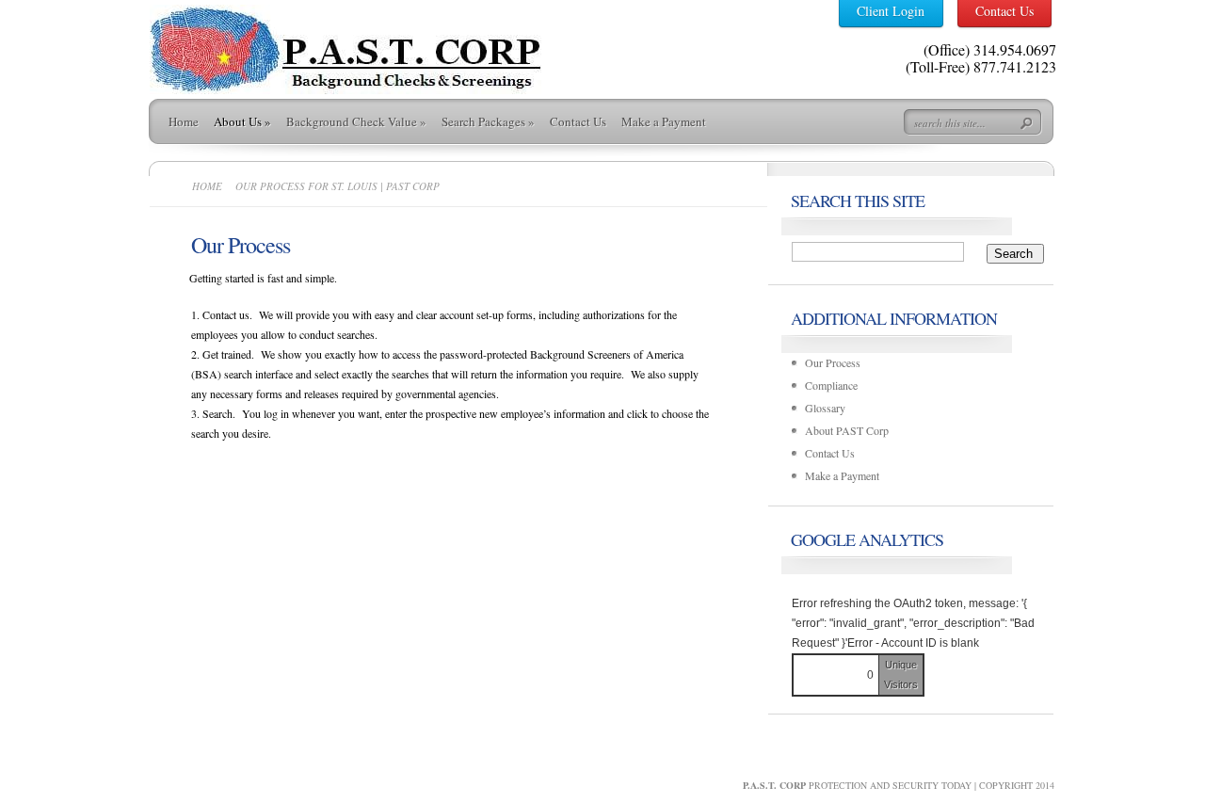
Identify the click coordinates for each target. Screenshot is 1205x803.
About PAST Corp (847, 430)
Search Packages (488, 121)
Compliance (831, 385)
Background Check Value (356, 121)
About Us (242, 121)
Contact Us (578, 121)
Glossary (825, 407)
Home (184, 121)
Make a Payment (663, 121)
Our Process (832, 362)
